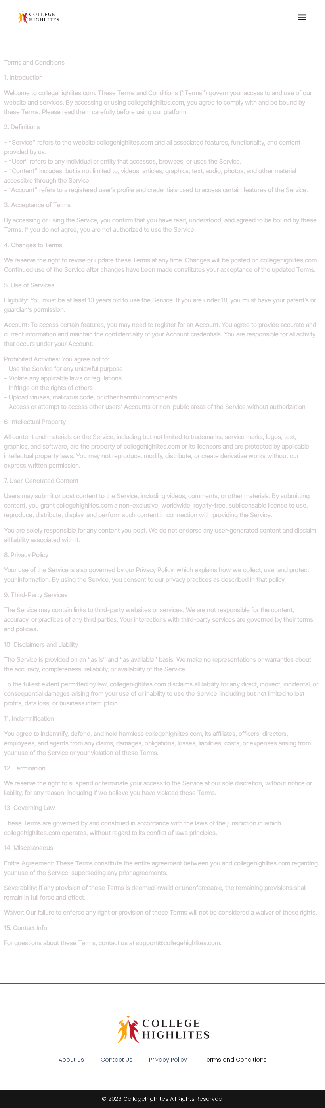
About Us (71, 1060)
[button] (302, 16)
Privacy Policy (168, 1060)
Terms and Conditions (235, 1060)
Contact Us (116, 1060)
